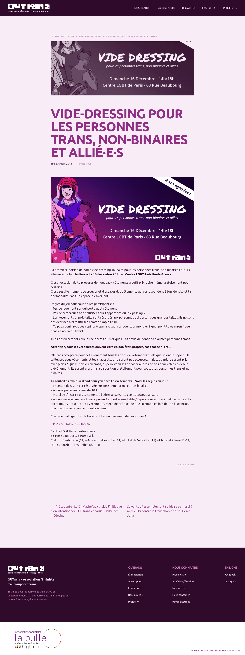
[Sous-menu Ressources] (219, 8)
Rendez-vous (84, 163)
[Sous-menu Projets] (236, 8)
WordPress (234, 650)
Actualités (69, 36)
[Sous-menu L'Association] (154, 8)
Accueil (55, 36)
